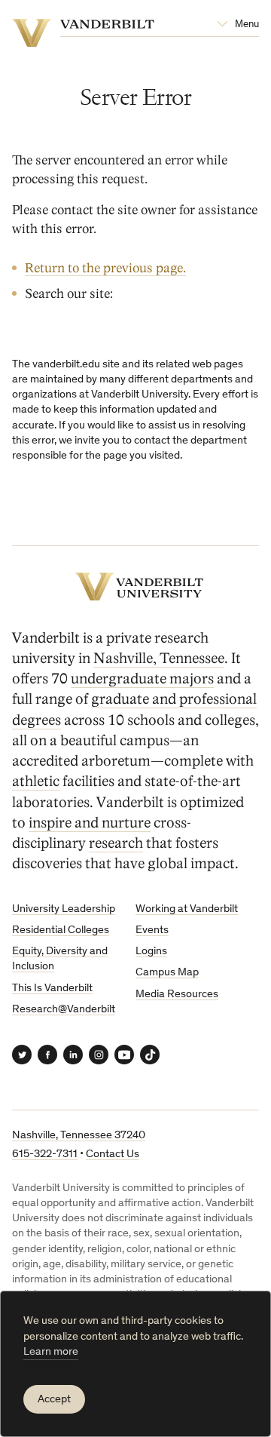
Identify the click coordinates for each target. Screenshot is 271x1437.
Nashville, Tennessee (158, 658)
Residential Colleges (60, 930)
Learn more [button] (50, 1352)
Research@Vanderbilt (63, 1009)
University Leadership (63, 909)
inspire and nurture (90, 823)
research (116, 843)
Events (152, 930)
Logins (151, 951)
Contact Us (112, 1154)
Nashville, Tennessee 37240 (78, 1135)
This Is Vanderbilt (52, 988)
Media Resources (177, 994)
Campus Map (167, 972)
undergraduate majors (142, 679)
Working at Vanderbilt (187, 909)
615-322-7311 (45, 1154)
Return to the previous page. (105, 268)
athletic (35, 781)
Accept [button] (54, 1399)
